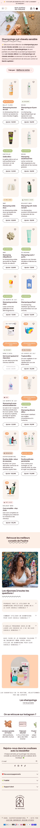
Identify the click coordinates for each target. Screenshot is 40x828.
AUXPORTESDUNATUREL (9, 456)
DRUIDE (23, 105)
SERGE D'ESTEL (7, 353)
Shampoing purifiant (28, 302)
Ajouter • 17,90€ (29, 267)
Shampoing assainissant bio (26, 157)
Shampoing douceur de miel (10, 108)
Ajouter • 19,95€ (29, 122)
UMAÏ (4, 203)
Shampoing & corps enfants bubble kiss (9, 404)
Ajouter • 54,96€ (29, 473)
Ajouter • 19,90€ (29, 220)
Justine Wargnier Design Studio (20, 820)
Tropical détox (26, 356)
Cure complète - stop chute (10, 509)
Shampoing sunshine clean (10, 303)
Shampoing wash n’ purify (28, 256)
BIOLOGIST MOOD (26, 203)
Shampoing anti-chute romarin (29, 207)
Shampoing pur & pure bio (29, 108)
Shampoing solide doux (9, 207)
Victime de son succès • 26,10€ (11, 367)
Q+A (22, 299)
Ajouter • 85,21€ (11, 522)
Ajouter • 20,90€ (11, 220)
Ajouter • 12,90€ (29, 314)
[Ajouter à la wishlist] (16, 82)
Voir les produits (28, 703)
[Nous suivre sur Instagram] (18, 766)
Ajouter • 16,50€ (11, 122)
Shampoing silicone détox (28, 411)
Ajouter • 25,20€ (29, 368)
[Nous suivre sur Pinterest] (22, 766)
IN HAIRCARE (25, 252)
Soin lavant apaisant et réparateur (10, 357)
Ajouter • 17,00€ (11, 314)
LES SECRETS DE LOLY (10, 299)
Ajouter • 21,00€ (11, 424)
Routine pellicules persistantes (27, 460)
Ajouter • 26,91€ (29, 424)
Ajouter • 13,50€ (11, 171)
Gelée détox (7, 156)
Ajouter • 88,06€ (11, 473)
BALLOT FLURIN (7, 105)
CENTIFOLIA (6, 154)
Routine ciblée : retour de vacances (10, 460)
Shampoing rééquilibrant (7, 256)
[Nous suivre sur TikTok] (25, 766)
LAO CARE (24, 407)
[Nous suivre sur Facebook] (15, 766)
